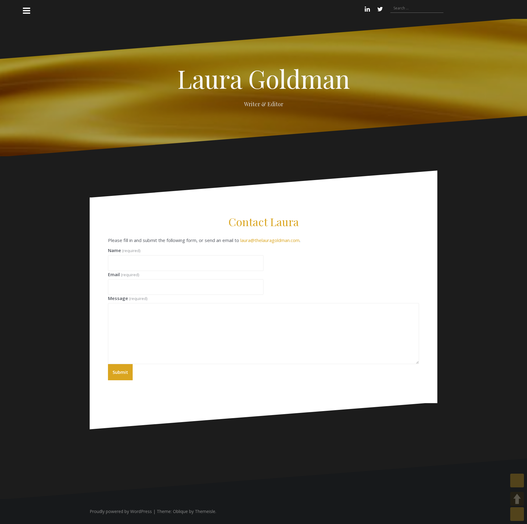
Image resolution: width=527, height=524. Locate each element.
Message (127, 298)
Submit (120, 372)
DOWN (517, 514)
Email (123, 274)
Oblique (180, 511)
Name (124, 250)
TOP (517, 480)
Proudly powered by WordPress (121, 511)
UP (517, 499)
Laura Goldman (263, 78)
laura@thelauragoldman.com (269, 240)
